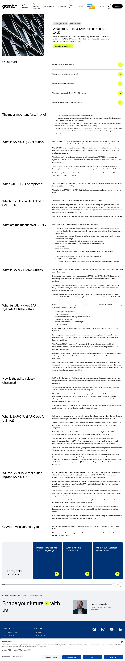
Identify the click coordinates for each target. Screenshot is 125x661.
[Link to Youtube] (112, 629)
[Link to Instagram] (94, 629)
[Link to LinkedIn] (121, 629)
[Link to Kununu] (103, 629)
